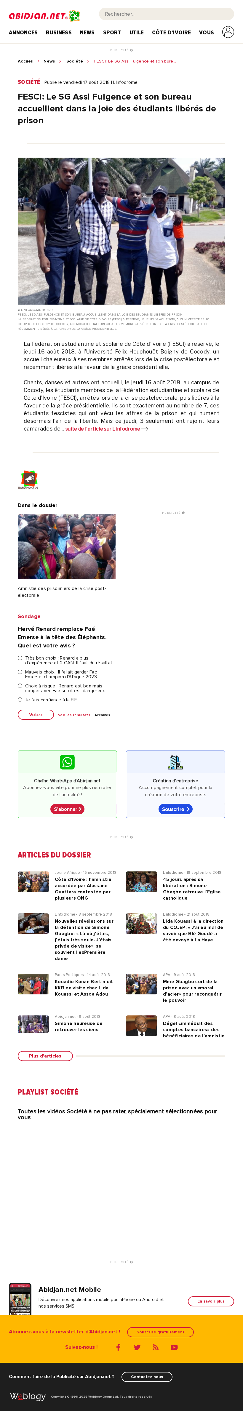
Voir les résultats (74, 715)
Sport (112, 32)
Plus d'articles (45, 1056)
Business (59, 32)
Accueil (25, 61)
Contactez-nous (147, 1376)
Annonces (23, 32)
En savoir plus (211, 1301)
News (87, 32)
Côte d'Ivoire (171, 32)
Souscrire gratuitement (160, 1332)
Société (74, 61)
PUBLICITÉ (120, 50)
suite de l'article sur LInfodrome (103, 429)
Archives (103, 715)
